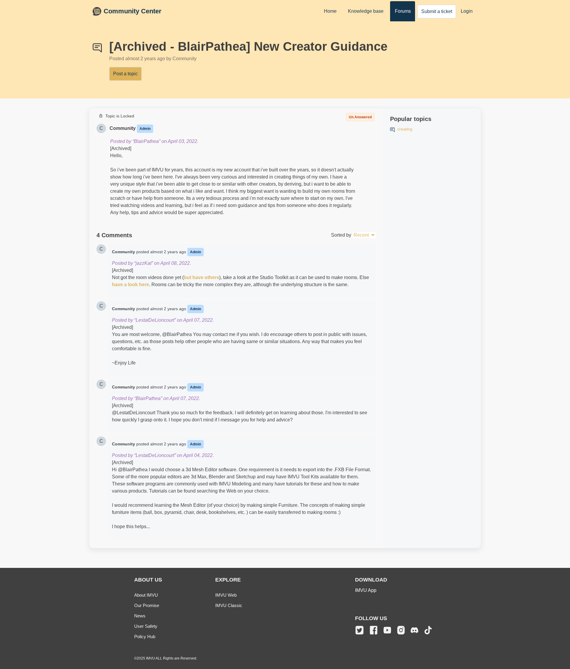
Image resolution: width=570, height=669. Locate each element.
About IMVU (146, 595)
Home (330, 11)
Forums (403, 11)
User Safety (145, 626)
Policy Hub (144, 636)
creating (404, 129)
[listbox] (364, 235)
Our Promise (146, 605)
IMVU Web (226, 595)
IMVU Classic (228, 605)
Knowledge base (366, 11)
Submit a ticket (436, 11)
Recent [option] (361, 235)
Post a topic (125, 73)
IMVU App (365, 590)
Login (467, 11)
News (139, 615)
